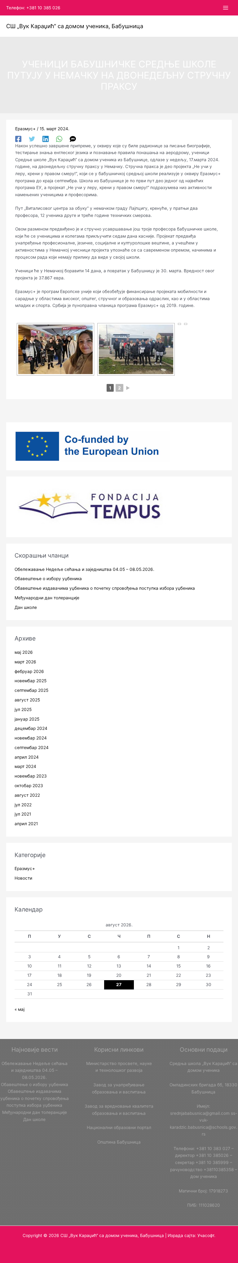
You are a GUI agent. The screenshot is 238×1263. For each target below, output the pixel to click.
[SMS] (73, 139)
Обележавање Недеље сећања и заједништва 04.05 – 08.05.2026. (84, 569)
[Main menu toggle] (225, 8)
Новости (23, 878)
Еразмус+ (25, 128)
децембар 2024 (31, 728)
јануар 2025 (27, 719)
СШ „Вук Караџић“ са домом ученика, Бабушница (74, 26)
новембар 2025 (30, 680)
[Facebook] (18, 139)
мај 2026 (24, 652)
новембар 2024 (31, 737)
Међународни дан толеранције (47, 597)
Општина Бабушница (119, 1142)
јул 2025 (23, 709)
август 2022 (27, 795)
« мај (19, 1009)
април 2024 (27, 757)
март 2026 (25, 661)
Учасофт (205, 1235)
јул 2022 (23, 804)
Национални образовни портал (119, 1127)
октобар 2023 (29, 785)
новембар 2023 (31, 776)
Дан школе (26, 607)
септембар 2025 (31, 690)
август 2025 (27, 699)
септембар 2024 (32, 747)
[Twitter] (32, 139)
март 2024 (25, 766)
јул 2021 (23, 814)
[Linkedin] (45, 139)
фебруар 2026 (29, 671)
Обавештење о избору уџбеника (48, 578)
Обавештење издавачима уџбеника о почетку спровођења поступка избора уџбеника (105, 588)
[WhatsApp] (59, 139)
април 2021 (26, 823)
